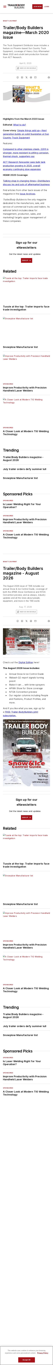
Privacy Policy (42, 1353)
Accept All (26, 1360)
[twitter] (26, 77)
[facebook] (17, 77)
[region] (26, 1355)
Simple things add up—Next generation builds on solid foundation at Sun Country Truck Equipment (26, 134)
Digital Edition (25, 662)
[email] (35, 77)
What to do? (19, 124)
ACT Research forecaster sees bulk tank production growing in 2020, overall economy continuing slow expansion (24, 166)
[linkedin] (22, 77)
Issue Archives (27, 193)
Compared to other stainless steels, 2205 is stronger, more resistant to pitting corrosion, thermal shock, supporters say (26, 153)
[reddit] (31, 77)
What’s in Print (10, 21)
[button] (5, 6)
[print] (49, 77)
